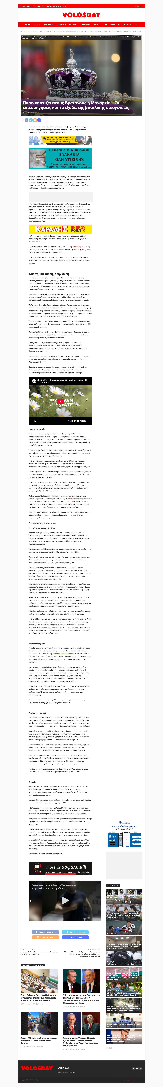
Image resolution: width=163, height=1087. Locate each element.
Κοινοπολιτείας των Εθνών (63, 654)
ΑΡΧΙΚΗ (27, 24)
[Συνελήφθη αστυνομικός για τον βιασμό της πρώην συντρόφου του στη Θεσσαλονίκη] (124, 958)
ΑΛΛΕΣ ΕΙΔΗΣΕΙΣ (124, 24)
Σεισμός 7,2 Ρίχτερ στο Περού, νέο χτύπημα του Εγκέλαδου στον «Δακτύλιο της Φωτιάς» (39, 1040)
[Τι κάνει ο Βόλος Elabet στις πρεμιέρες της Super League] (124, 1020)
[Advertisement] (61, 197)
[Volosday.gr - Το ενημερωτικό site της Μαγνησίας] (81, 15)
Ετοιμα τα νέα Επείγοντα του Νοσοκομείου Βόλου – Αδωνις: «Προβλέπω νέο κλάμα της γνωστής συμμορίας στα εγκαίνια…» (124, 946)
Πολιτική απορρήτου (125, 1080)
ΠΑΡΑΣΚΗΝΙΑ (48, 24)
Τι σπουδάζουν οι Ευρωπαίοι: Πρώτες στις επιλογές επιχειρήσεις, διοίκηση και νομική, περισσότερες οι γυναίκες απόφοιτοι (38, 997)
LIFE (105, 24)
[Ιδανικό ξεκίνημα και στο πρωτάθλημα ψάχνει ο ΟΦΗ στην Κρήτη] (124, 927)
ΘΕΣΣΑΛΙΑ (85, 24)
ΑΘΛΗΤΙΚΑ (62, 24)
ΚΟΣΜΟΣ (96, 24)
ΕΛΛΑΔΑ (72, 24)
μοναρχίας (77, 247)
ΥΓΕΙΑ (112, 24)
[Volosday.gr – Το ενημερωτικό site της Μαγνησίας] (37, 1068)
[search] (137, 24)
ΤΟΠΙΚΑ (37, 24)
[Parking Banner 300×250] (124, 833)
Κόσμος (28, 98)
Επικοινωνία (138, 1080)
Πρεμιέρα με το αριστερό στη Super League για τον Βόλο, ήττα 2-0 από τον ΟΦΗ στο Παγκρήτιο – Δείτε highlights (124, 915)
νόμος (70, 499)
